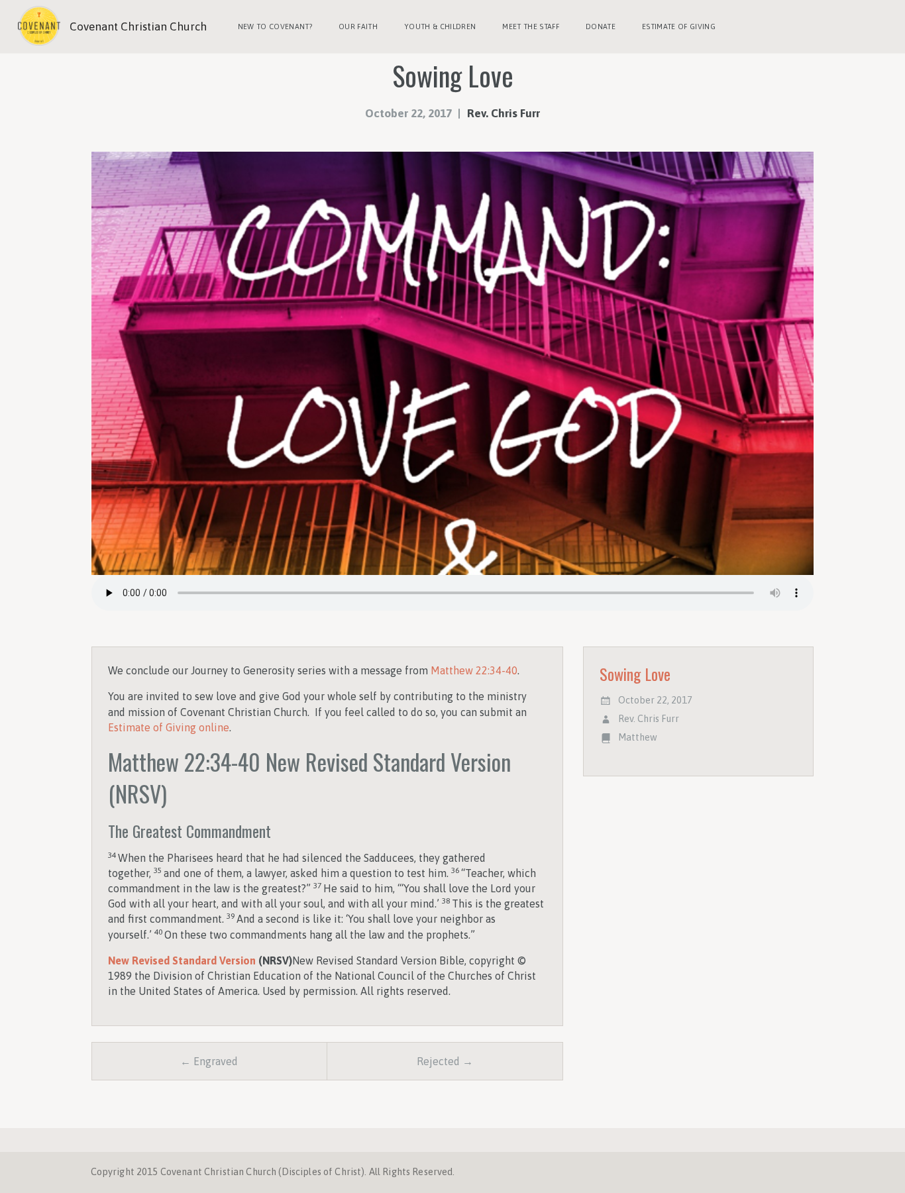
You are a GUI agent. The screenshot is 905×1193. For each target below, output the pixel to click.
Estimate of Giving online (168, 727)
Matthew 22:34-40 (474, 670)
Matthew (637, 737)
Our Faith (358, 26)
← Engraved (209, 1061)
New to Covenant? (275, 26)
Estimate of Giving (679, 26)
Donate (600, 26)
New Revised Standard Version (182, 960)
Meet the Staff (530, 26)
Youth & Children (440, 26)
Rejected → (445, 1061)
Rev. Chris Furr (503, 113)
